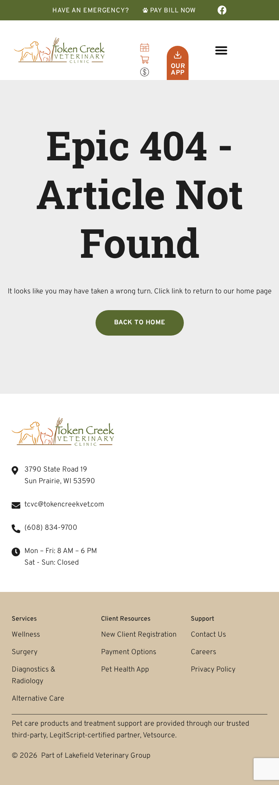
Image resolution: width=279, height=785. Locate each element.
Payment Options (128, 652)
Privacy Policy (213, 669)
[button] (221, 50)
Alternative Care (38, 699)
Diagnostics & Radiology (33, 675)
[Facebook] (222, 10)
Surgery (24, 652)
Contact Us (208, 635)
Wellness (26, 635)
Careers (203, 652)
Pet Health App (125, 669)
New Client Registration (139, 635)
